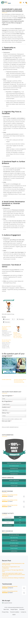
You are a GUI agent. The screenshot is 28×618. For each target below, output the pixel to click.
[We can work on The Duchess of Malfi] (7, 343)
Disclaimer (21, 609)
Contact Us (23, 612)
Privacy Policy (5, 612)
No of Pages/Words (7, 401)
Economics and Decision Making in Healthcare (13, 578)
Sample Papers (14, 609)
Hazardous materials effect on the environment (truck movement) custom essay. (20, 381)
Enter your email (6, 421)
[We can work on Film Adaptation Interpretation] (7, 331)
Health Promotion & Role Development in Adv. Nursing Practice (13, 564)
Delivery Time (6, 413)
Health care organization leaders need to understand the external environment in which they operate (13, 575)
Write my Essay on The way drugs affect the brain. (12, 570)
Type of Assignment (7, 395)
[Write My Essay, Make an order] (14, 365)
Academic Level (6, 407)
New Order (6, 609)
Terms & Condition (14, 612)
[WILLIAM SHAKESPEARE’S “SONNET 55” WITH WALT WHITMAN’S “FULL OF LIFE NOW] (18, 329)
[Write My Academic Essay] (6, 2)
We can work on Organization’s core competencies (11, 567)
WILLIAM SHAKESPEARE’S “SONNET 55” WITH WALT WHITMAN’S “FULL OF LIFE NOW (17, 335)
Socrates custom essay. (6, 379)
